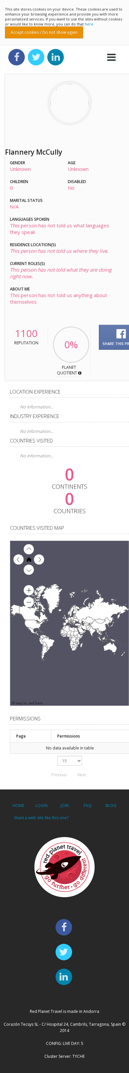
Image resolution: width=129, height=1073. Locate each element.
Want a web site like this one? (41, 818)
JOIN (65, 805)
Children (19, 181)
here (89, 23)
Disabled (77, 181)
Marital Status (26, 200)
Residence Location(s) (33, 245)
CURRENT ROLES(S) (27, 263)
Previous (58, 775)
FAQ (88, 805)
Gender (17, 163)
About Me (20, 289)
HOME (18, 805)
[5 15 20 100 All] (69, 761)
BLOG (111, 805)
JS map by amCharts (27, 703)
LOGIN (41, 805)
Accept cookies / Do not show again (44, 32)
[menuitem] (84, 630)
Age (71, 163)
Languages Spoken (29, 219)
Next (81, 775)
